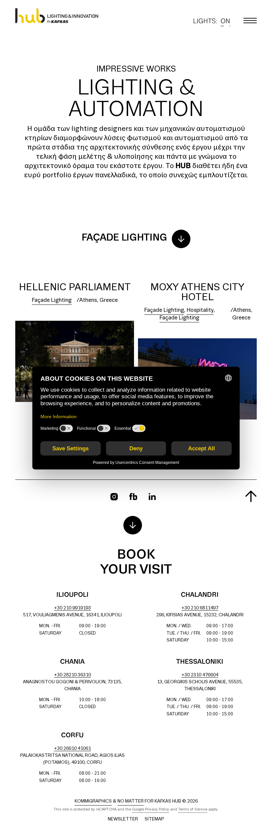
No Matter (130, 801)
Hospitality (200, 310)
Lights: (211, 22)
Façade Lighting (52, 300)
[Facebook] (133, 496)
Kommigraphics (93, 801)
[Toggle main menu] (250, 20)
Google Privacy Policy (150, 809)
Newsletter (123, 819)
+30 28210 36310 (72, 675)
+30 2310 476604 (199, 675)
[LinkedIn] (152, 496)
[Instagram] (114, 496)
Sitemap (154, 819)
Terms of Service (192, 809)
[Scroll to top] (251, 496)
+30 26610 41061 (72, 749)
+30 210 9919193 (72, 608)
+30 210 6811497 (199, 608)
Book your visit (136, 562)
